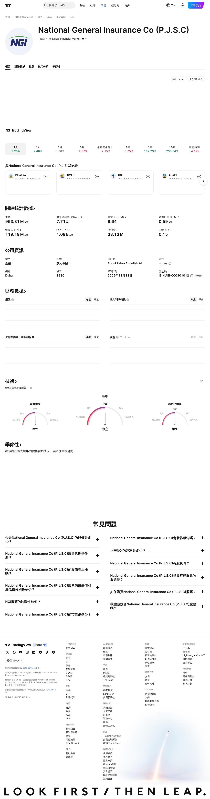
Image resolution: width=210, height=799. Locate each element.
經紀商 (115, 5)
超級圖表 (70, 648)
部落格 (106, 714)
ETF (68, 661)
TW (173, 5)
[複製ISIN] (191, 275)
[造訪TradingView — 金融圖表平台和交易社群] (18, 130)
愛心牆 (148, 651)
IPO (68, 718)
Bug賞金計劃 (110, 775)
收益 (68, 711)
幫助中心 (107, 718)
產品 (82, 5)
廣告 (185, 672)
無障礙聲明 (109, 767)
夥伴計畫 (187, 679)
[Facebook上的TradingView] (14, 652)
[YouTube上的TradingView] (20, 652)
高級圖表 (187, 658)
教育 (147, 679)
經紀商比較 (109, 676)
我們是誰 (107, 707)
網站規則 (149, 662)
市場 (103, 5)
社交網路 (149, 648)
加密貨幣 (70, 669)
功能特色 (107, 648)
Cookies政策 (109, 764)
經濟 (68, 707)
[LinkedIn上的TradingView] (34, 652)
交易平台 (187, 662)
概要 (105, 669)
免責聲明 (107, 756)
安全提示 (107, 771)
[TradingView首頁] (8, 5)
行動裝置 (70, 753)
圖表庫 (186, 651)
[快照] (174, 79)
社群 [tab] (31, 66)
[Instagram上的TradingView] (27, 652)
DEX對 (69, 676)
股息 (68, 714)
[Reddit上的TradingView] (53, 652)
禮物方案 (107, 658)
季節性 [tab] (56, 66)
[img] (82, 38)
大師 (147, 697)
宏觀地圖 (70, 739)
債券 (68, 665)
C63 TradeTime (111, 743)
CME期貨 (108, 690)
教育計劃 (187, 683)
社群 (92, 5)
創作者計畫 (151, 658)
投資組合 (70, 728)
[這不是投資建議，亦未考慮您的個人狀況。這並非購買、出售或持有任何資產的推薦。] (31, 388)
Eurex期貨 (108, 693)
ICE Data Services (27, 668)
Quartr (51, 689)
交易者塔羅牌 (110, 739)
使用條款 (107, 753)
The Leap (108, 679)
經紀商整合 (188, 676)
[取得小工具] (181, 79)
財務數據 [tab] (19, 66)
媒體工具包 (109, 725)
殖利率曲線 (71, 732)
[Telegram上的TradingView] (40, 652)
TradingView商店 (112, 735)
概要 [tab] (7, 66)
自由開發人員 (152, 701)
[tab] (88, 299)
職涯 (105, 722)
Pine (68, 679)
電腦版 (69, 756)
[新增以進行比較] (45, 176)
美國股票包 (109, 697)
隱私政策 (107, 760)
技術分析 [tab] (43, 66)
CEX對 (69, 672)
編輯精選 (149, 683)
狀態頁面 (107, 778)
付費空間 (149, 704)
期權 (68, 735)
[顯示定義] (12, 217)
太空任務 (107, 711)
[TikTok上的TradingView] (47, 652)
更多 (127, 5)
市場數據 (107, 655)
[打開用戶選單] (182, 5)
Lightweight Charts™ (194, 655)
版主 (147, 666)
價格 (105, 651)
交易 (147, 676)
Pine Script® (72, 743)
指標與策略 (151, 693)
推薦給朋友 (151, 655)
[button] (87, 5)
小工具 (186, 648)
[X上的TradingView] (7, 652)
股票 (68, 658)
